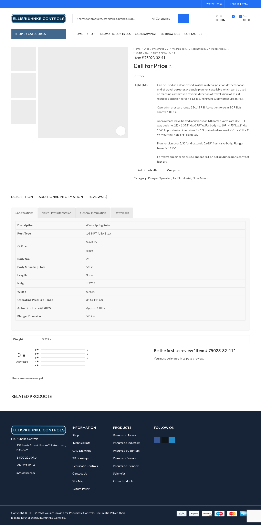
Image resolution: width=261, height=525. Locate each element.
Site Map (78, 481)
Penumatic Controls (85, 466)
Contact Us (79, 473)
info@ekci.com (26, 473)
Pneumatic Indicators (126, 443)
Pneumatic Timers (124, 435)
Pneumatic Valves (160, 48)
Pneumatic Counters (126, 450)
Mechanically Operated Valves (199, 48)
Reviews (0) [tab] (98, 197)
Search (183, 18)
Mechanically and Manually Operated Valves (180, 48)
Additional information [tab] (61, 197)
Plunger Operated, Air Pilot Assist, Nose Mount (142, 52)
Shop (146, 48)
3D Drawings (80, 458)
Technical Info (81, 443)
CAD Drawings (81, 450)
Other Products (123, 481)
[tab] (24, 213)
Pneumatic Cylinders (126, 466)
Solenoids (119, 473)
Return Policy (81, 488)
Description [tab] (22, 197)
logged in (176, 358)
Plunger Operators (219, 48)
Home (137, 48)
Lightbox (120, 131)
